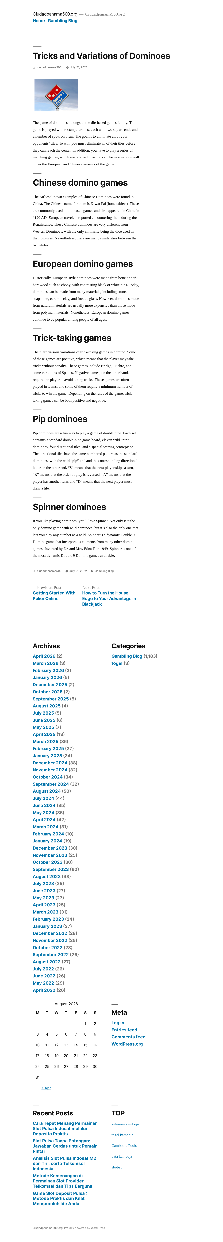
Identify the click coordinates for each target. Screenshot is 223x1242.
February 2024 (48, 833)
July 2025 (43, 713)
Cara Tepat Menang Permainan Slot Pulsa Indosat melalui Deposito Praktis (65, 1128)
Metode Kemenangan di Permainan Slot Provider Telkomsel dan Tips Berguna (62, 1181)
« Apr (46, 1088)
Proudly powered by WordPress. (85, 1228)
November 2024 (50, 769)
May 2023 (43, 897)
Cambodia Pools (124, 1145)
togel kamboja (122, 1135)
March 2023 (45, 912)
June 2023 (44, 890)
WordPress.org (127, 1044)
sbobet (117, 1167)
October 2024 (48, 777)
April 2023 (44, 904)
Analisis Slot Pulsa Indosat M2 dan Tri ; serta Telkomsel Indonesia (64, 1163)
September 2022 (51, 954)
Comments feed (129, 1036)
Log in (118, 1022)
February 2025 (48, 748)
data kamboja (122, 1156)
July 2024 (43, 798)
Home (39, 20)
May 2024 (43, 812)
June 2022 (44, 975)
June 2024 (44, 805)
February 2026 (48, 670)
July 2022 (43, 968)
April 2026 (44, 656)
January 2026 (47, 677)
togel (117, 663)
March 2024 (46, 826)
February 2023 (48, 919)
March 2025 (45, 741)
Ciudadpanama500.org (55, 14)
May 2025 (43, 727)
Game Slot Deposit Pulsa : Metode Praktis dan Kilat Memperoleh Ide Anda (60, 1198)
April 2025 (44, 734)
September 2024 (51, 784)
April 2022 (44, 990)
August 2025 (47, 705)
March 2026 (45, 663)
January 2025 (47, 755)
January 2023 (47, 926)
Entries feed (124, 1029)
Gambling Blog (63, 20)
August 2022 (47, 961)
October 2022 (48, 947)
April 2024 (44, 819)
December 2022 (50, 933)
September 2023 (51, 869)
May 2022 (43, 983)
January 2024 (47, 840)
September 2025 (51, 699)
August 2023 (47, 876)
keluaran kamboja (125, 1124)
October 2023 (48, 862)
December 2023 (50, 848)
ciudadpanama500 (49, 67)
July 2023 (43, 883)
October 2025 (48, 691)
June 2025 (44, 720)
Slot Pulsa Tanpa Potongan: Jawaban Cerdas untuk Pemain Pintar (65, 1146)
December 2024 (50, 762)
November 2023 (50, 855)
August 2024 (47, 791)
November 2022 (50, 940)
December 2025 (50, 684)
